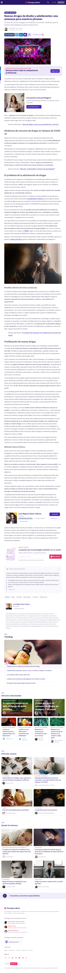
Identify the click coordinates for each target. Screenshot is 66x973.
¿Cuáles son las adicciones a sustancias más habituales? (24, 732)
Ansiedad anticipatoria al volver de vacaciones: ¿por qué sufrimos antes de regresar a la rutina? (48, 780)
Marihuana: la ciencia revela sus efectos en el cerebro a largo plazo (57, 733)
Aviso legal (43, 968)
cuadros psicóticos (16, 239)
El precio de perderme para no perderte (15, 810)
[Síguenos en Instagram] (16, 957)
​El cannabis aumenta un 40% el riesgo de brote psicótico (15, 706)
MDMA (27, 231)
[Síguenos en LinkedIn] (12, 957)
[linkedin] (21, 34)
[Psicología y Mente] (32, 2)
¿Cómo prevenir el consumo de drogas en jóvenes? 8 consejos (47, 706)
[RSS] (26, 957)
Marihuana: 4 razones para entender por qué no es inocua (41, 732)
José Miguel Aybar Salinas (15, 28)
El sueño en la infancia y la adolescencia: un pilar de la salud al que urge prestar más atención (16, 851)
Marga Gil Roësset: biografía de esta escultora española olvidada (14, 883)
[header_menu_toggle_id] (1, 2)
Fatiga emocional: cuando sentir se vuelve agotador (49, 883)
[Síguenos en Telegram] (22, 957)
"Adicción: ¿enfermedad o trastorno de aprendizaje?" (37, 169)
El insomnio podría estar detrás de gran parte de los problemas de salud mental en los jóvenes (49, 851)
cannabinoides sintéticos (35, 199)
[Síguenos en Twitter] (9, 957)
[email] (25, 34)
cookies (56, 968)
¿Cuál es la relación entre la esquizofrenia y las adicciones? (8, 732)
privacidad (50, 968)
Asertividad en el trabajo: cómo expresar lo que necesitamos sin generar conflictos (16, 779)
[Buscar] (48, 2)
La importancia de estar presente (46, 810)
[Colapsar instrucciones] (59, 569)
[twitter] (17, 34)
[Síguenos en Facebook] (5, 957)
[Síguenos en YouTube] (19, 957)
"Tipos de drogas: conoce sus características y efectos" (40, 124)
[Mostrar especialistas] (5, 896)
